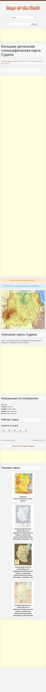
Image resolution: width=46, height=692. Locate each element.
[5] (26, 430)
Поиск (34, 24)
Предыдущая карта (9, 440)
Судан (15, 61)
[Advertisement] (23, 35)
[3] (15, 430)
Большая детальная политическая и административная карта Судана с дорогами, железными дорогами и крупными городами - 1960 (23, 534)
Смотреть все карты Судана (23, 446)
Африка (9, 61)
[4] (20, 430)
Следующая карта (37, 440)
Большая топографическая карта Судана (23, 499)
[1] (3, 430)
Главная (3, 61)
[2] (9, 430)
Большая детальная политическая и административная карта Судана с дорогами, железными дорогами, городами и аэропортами (23, 610)
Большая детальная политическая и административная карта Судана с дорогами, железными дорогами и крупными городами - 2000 (23, 572)
